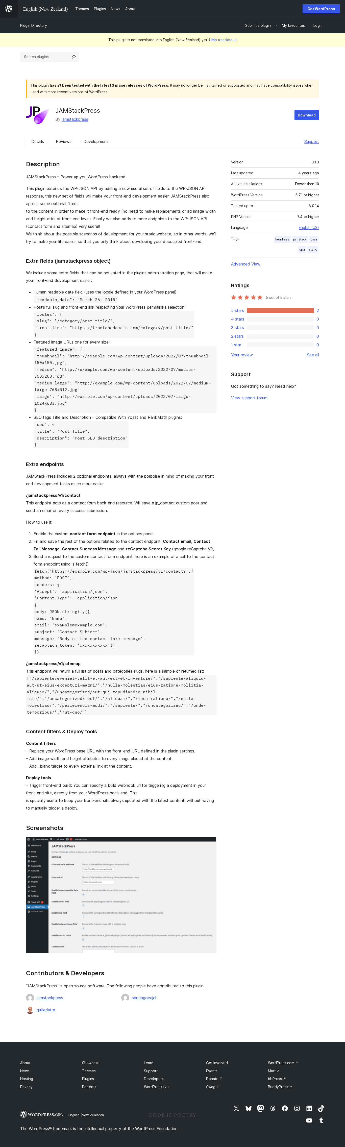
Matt (274, 1071)
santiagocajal (144, 997)
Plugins (88, 1079)
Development (95, 141)
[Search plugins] (74, 57)
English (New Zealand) (86, 1115)
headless (282, 239)
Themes (89, 1071)
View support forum (249, 397)
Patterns (89, 1087)
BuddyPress (280, 1087)
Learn (148, 1063)
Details (37, 141)
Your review (242, 354)
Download (307, 115)
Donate (214, 1079)
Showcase (91, 1063)
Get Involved (217, 1063)
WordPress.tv (157, 1087)
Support (311, 141)
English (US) (309, 227)
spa (302, 249)
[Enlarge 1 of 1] (209, 843)
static (313, 249)
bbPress (277, 1079)
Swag (213, 1087)
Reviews (63, 141)
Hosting (26, 1079)
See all (313, 354)
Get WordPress (321, 9)
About (25, 1063)
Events (211, 1071)
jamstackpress (75, 119)
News (25, 1071)
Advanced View (245, 263)
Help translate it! (223, 40)
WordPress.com (283, 1063)
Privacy (26, 1087)
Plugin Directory (33, 25)
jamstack (300, 239)
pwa (314, 239)
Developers (154, 1079)
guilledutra (46, 1009)
